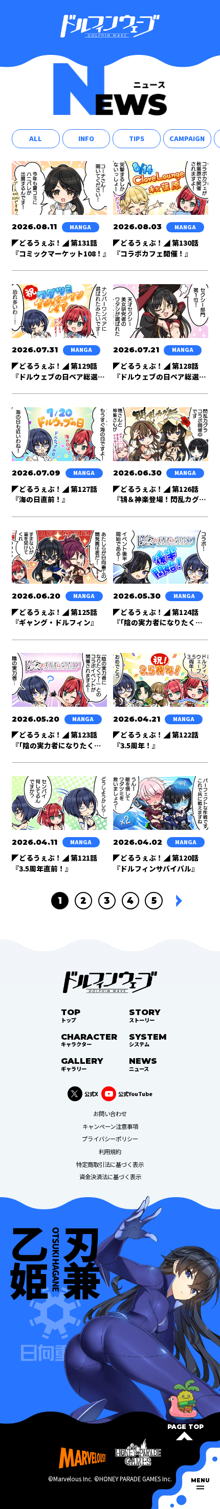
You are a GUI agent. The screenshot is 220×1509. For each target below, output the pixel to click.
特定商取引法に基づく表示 (110, 1164)
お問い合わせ (110, 1113)
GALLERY (82, 1063)
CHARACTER (89, 1039)
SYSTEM (148, 1039)
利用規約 (110, 1151)
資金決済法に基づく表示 (110, 1177)
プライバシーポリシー (110, 1139)
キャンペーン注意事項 (110, 1126)
